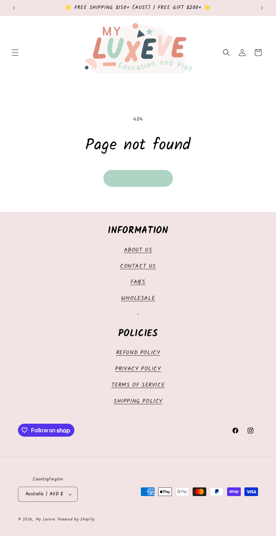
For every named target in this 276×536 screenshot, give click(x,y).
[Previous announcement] (14, 8)
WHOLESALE (138, 298)
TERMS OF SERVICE (138, 384)
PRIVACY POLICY (138, 368)
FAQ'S (138, 282)
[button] (15, 52)
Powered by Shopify (76, 519)
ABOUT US (138, 250)
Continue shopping (138, 178)
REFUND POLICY (138, 352)
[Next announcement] (262, 8)
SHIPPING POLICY (138, 401)
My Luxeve (45, 519)
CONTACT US (138, 266)
